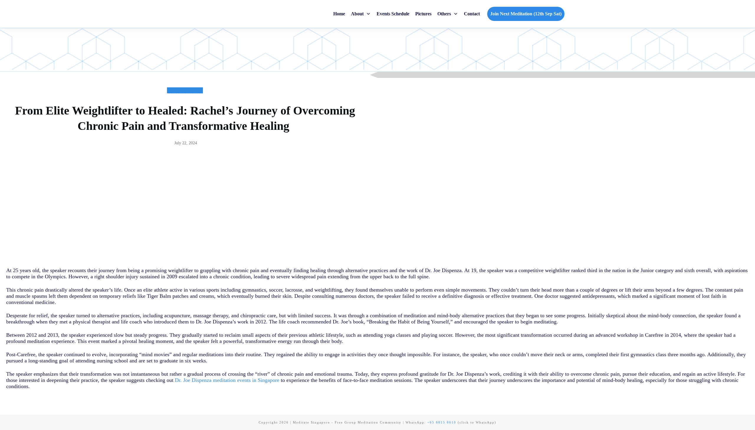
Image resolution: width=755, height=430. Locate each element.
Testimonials (185, 95)
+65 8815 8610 (441, 422)
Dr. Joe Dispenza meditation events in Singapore (227, 380)
